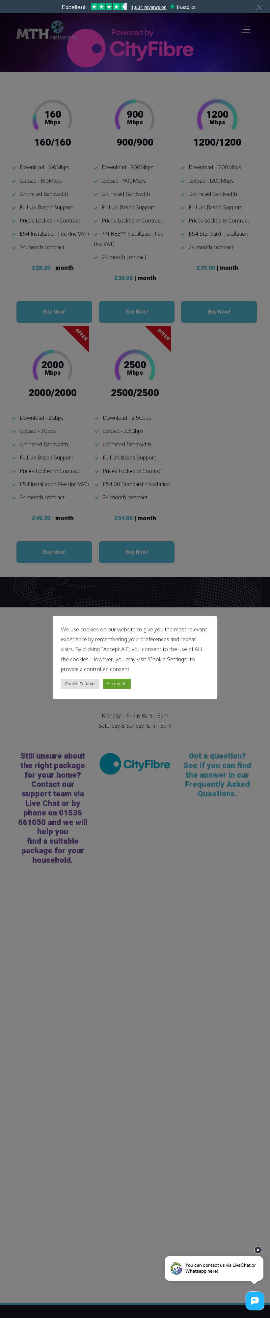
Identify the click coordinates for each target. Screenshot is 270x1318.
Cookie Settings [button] (80, 683)
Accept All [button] (117, 683)
